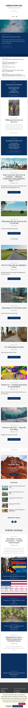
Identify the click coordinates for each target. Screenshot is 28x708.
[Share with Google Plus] (14, 238)
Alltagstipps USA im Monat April (14, 308)
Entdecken (14, 474)
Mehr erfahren (14, 132)
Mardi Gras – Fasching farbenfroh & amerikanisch (14, 386)
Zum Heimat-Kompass (14, 151)
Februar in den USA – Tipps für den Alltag (14, 428)
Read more (6, 46)
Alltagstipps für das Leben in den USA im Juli (14, 222)
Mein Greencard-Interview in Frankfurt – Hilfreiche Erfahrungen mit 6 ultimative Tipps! (14, 178)
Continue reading (14, 192)
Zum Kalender (14, 95)
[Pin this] (16, 238)
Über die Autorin (4, 688)
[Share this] (11, 238)
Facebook (17, 690)
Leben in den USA (5, 34)
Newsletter (14, 11)
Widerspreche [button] (22, 703)
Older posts (14, 449)
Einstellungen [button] (8, 706)
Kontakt (2, 690)
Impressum (3, 692)
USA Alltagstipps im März (14, 347)
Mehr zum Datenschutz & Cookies (10, 703)
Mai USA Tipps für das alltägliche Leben (14, 266)
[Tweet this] (13, 238)
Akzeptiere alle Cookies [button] (17, 706)
